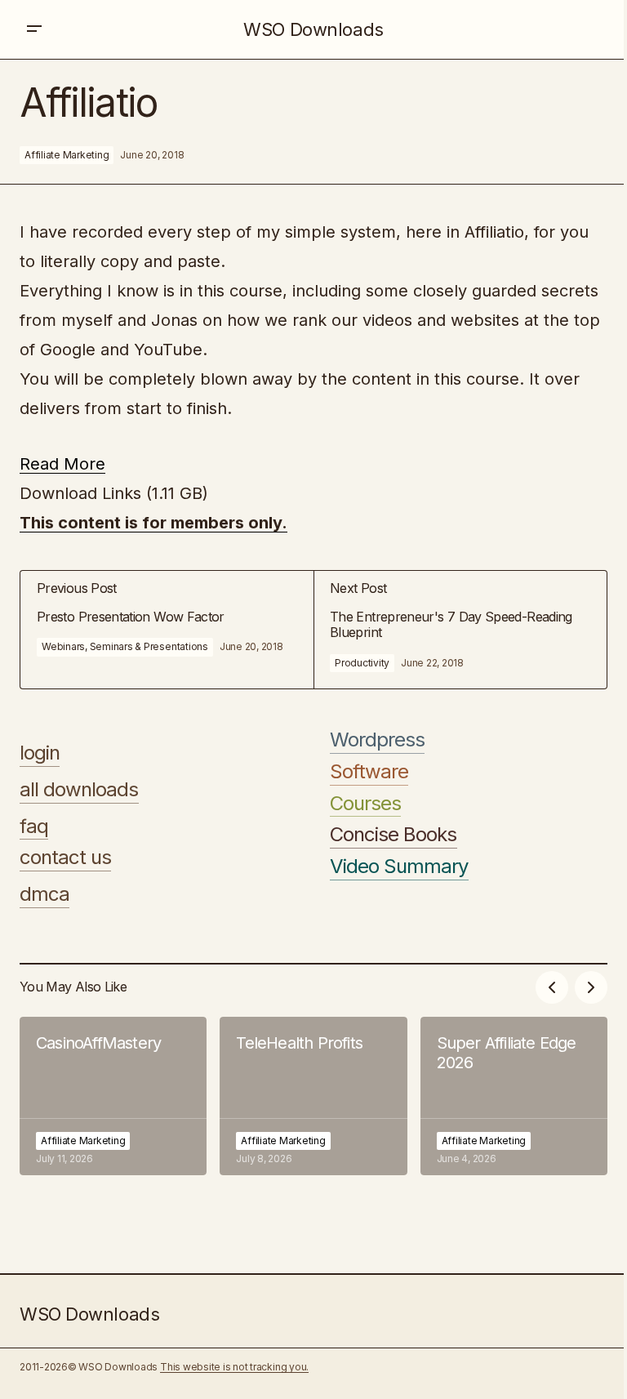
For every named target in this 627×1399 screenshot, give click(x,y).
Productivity (362, 663)
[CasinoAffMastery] (113, 1096)
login (40, 753)
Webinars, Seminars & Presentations (125, 646)
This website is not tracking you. (234, 1367)
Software (369, 771)
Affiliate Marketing (66, 155)
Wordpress (377, 739)
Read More (62, 464)
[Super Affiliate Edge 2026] (513, 1096)
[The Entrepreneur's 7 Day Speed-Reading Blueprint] (460, 629)
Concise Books (393, 834)
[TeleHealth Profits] (313, 1096)
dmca (44, 894)
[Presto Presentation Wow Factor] (167, 629)
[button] (34, 29)
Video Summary (399, 866)
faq (34, 826)
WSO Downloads (313, 29)
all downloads (79, 789)
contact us (65, 857)
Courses (365, 803)
